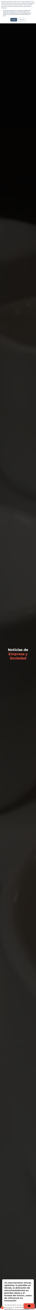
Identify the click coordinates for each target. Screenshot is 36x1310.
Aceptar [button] (14, 19)
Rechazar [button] (22, 19)
